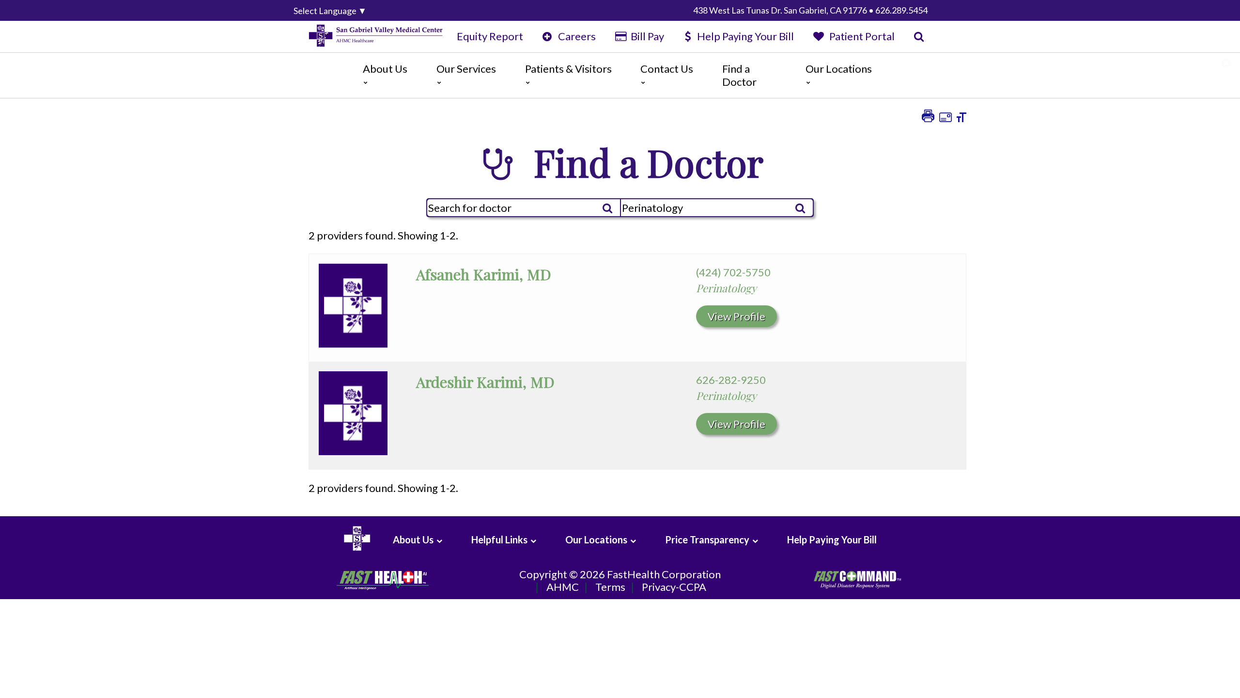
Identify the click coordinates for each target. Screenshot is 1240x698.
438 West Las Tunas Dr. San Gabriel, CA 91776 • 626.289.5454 (810, 10)
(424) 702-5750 (733, 272)
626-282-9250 (731, 379)
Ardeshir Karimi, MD (485, 382)
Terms (610, 586)
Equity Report (490, 36)
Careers (576, 36)
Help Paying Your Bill (745, 36)
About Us (385, 68)
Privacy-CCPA (674, 586)
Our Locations (839, 68)
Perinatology (726, 288)
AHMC (562, 586)
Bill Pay (646, 36)
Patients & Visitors (568, 68)
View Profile (736, 316)
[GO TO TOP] (1189, 689)
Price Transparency (707, 539)
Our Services (466, 68)
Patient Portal (860, 36)
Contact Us (666, 68)
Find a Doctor (739, 75)
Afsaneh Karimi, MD (483, 274)
